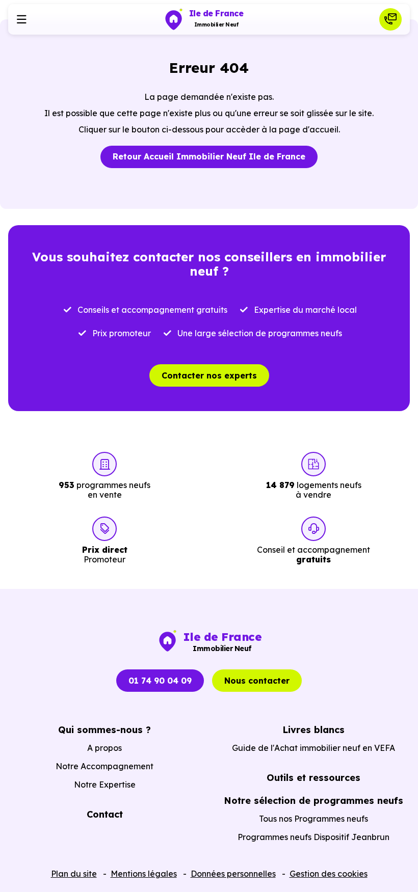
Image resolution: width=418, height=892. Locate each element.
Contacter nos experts (209, 375)
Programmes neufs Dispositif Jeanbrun (313, 837)
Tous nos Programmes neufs (313, 819)
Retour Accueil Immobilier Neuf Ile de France (209, 156)
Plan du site (74, 874)
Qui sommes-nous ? (104, 730)
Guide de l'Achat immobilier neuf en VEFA (313, 748)
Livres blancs (313, 730)
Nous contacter (257, 680)
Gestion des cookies (329, 874)
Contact (105, 814)
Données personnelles (233, 874)
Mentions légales (144, 874)
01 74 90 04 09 (160, 680)
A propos (104, 748)
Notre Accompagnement (104, 766)
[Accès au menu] (21, 19)
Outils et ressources (313, 777)
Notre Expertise (105, 784)
